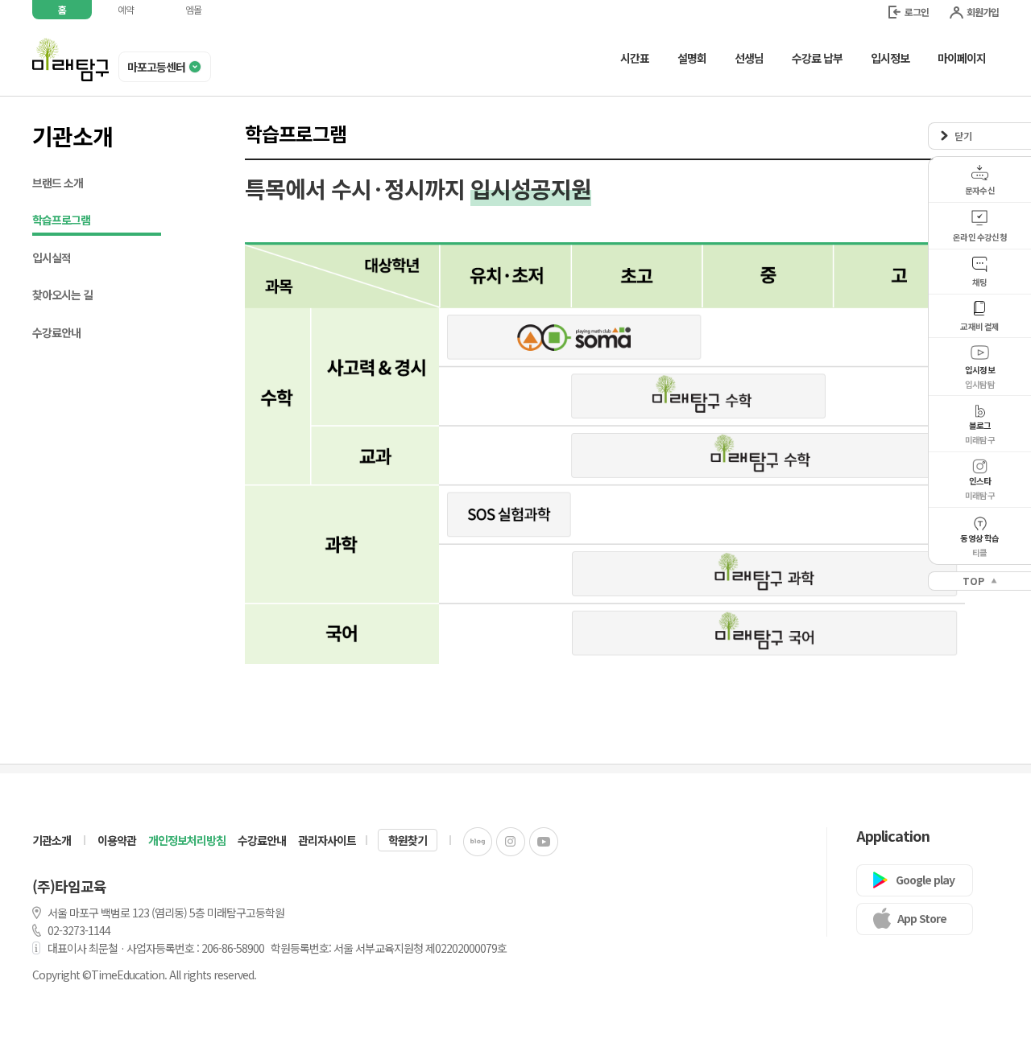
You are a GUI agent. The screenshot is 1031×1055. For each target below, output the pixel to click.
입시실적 (51, 257)
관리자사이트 (327, 840)
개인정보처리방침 (187, 840)
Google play (925, 880)
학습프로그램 (61, 220)
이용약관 (116, 840)
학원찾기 (407, 840)
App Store (921, 918)
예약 (126, 9)
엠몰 (193, 9)
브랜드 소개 (57, 183)
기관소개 (51, 840)
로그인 (917, 12)
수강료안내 (56, 332)
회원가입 (983, 12)
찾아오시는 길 (62, 294)
